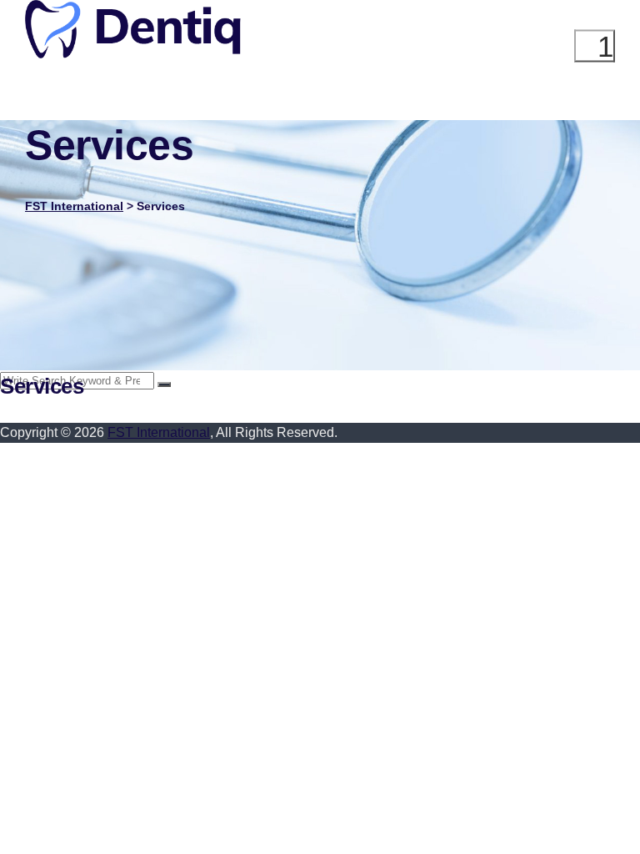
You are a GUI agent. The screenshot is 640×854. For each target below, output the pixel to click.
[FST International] (133, 54)
